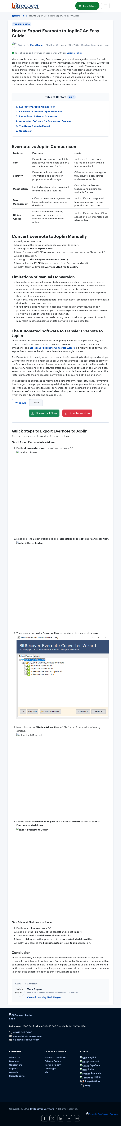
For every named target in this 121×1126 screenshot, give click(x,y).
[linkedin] (61, 1118)
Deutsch (94, 1061)
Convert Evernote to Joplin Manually (40, 111)
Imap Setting (92, 1081)
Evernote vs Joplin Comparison (37, 106)
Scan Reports (16, 1075)
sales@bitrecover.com (26, 1039)
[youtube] (69, 1118)
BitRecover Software (42, 1108)
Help (87, 1085)
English (92, 1057)
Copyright (50, 1068)
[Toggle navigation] (105, 6)
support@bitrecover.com (27, 1035)
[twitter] (52, 1118)
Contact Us (15, 1064)
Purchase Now (79, 413)
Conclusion (25, 130)
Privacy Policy (53, 1061)
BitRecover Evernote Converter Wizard (52, 347)
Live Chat (89, 6)
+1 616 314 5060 (22, 1032)
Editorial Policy (74, 52)
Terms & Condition (55, 1057)
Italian (91, 1069)
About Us (14, 1057)
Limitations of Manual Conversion (38, 116)
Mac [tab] (36, 402)
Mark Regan (36, 44)
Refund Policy (53, 1064)
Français (95, 1073)
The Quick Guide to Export (34, 125)
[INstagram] (77, 1118)
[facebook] (44, 1118)
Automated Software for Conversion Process (45, 121)
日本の (97, 1077)
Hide (71, 97)
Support (13, 1068)
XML (47, 1072)
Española (94, 1065)
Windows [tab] (20, 402)
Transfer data (21, 24)
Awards (13, 1072)
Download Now (46, 413)
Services (14, 1061)
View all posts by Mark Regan (44, 997)
